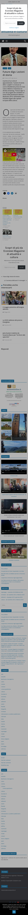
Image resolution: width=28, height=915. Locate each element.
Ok (14, 912)
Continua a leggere (14, 27)
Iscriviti (21, 23)
